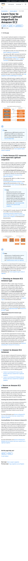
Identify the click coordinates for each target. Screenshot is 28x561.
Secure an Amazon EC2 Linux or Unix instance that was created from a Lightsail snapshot (13, 416)
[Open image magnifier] (2, 126)
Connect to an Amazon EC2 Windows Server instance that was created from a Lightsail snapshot (13, 378)
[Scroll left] (7, 4)
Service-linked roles (9, 138)
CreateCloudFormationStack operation (12, 181)
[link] (21, 11)
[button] (5, 33)
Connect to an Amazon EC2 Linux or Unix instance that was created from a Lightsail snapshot (13, 373)
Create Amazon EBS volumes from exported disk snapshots (15, 204)
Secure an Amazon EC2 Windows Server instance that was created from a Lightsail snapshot (13, 441)
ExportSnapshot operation (11, 57)
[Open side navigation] (2, 8)
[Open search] (25, 4)
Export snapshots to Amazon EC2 (11, 52)
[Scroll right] (22, 4)
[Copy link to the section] (1, 155)
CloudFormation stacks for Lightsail (15, 260)
